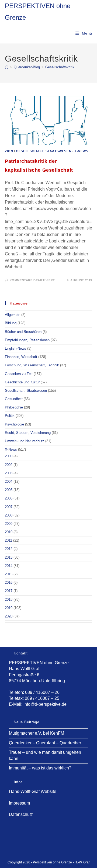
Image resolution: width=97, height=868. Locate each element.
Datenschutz (21, 814)
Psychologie (14, 424)
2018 (8, 599)
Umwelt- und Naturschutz (24, 441)
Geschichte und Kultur (22, 382)
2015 (8, 574)
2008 (8, 515)
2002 (8, 465)
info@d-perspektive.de (45, 704)
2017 (8, 591)
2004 (8, 481)
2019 (9, 151)
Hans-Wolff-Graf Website (32, 791)
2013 (8, 557)
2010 (8, 532)
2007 (8, 507)
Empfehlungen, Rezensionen (27, 340)
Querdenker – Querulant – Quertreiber (45, 743)
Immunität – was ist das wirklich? (40, 768)
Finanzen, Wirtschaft (21, 357)
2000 (8, 456)
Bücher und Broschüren (23, 332)
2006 (8, 498)
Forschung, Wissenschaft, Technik (32, 365)
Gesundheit (14, 399)
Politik (10, 416)
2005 (8, 490)
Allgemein (12, 315)
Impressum (19, 803)
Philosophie (14, 407)
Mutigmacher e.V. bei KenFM (36, 733)
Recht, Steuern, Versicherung (28, 433)
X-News (81, 151)
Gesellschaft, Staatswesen (43, 151)
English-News (15, 348)
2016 (8, 582)
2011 (8, 540)
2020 (8, 616)
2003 (8, 473)
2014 (8, 566)
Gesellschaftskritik (59, 67)
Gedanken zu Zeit (19, 374)
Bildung (10, 323)
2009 (8, 524)
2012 (8, 549)
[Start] (6, 67)
